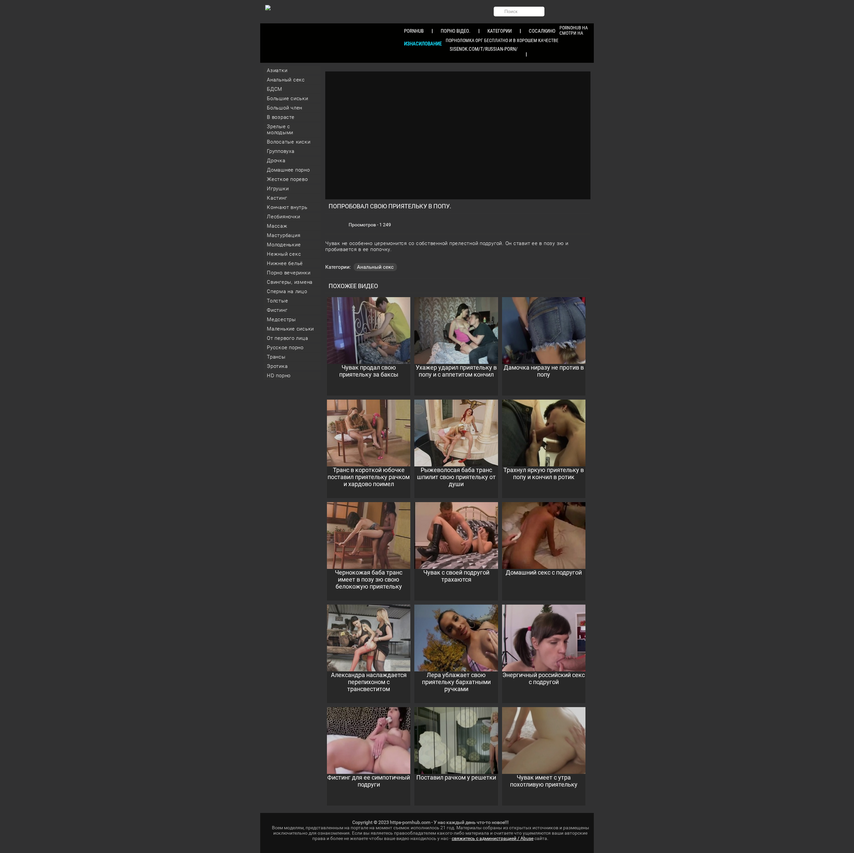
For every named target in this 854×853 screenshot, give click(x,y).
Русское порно (285, 348)
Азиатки (277, 70)
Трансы (276, 357)
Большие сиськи (287, 98)
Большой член (284, 108)
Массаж (277, 226)
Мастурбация (283, 235)
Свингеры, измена (290, 282)
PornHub (414, 31)
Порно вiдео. (455, 31)
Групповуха (281, 151)
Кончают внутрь (287, 207)
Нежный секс (284, 254)
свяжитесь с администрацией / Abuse (492, 838)
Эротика (277, 366)
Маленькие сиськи (290, 329)
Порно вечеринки (288, 273)
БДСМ (274, 89)
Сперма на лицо (287, 291)
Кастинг (277, 198)
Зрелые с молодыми (280, 130)
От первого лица (287, 338)
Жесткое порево (287, 179)
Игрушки (278, 189)
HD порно (279, 376)
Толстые (277, 301)
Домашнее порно (288, 170)
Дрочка (276, 161)
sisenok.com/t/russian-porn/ (484, 49)
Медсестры (281, 319)
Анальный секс (286, 80)
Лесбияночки (283, 217)
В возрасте (281, 117)
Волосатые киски (288, 142)
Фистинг (277, 310)
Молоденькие (284, 245)
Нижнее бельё (285, 263)
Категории (499, 31)
